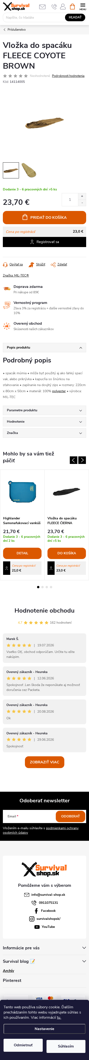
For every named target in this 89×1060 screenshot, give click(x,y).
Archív (8, 971)
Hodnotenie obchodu (44, 610)
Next (82, 460)
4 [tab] (51, 587)
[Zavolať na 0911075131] (54, 7)
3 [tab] (47, 587)
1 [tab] (38, 587)
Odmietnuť (23, 1045)
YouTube (48, 927)
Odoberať (70, 816)
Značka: (16, 275)
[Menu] (82, 6)
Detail (22, 553)
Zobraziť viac (44, 762)
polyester (59, 391)
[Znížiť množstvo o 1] (82, 203)
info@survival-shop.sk (48, 894)
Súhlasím (66, 1046)
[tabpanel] (22, 525)
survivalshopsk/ (48, 919)
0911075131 (48, 902)
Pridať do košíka (48, 217)
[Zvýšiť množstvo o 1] (82, 196)
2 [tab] (42, 587)
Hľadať (75, 17)
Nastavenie (44, 1028)
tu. (59, 1017)
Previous (73, 460)
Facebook (48, 911)
